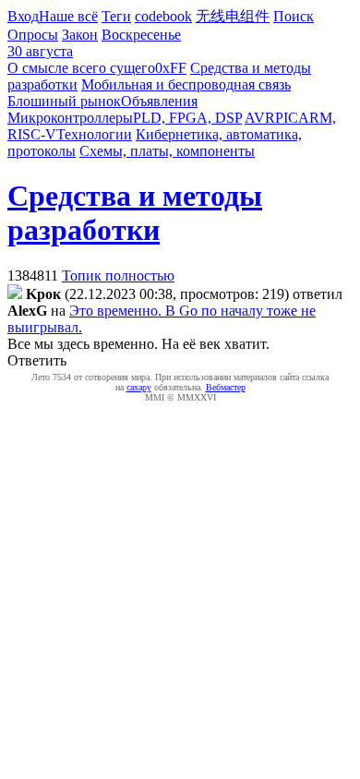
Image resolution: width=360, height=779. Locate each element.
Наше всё (68, 16)
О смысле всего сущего (81, 68)
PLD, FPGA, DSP (187, 118)
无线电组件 (233, 16)
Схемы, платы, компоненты (167, 151)
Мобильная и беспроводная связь (186, 84)
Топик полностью (118, 275)
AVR (260, 118)
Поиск (293, 16)
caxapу (138, 387)
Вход (23, 16)
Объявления (159, 101)
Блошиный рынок (64, 101)
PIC (286, 118)
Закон (80, 34)
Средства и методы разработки (134, 212)
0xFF (170, 68)
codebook (163, 16)
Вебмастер (226, 387)
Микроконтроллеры (70, 118)
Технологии (94, 134)
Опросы (32, 34)
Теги (116, 16)
